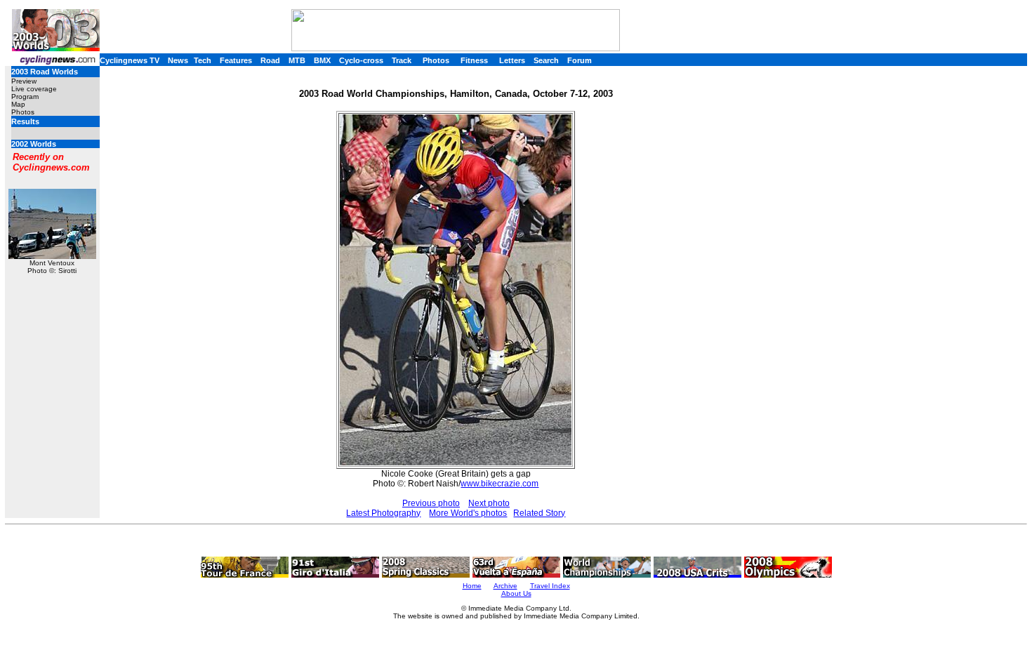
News (178, 60)
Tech (202, 60)
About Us (516, 593)
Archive (505, 586)
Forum (579, 60)
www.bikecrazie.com (499, 484)
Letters (512, 60)
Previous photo (431, 503)
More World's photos (468, 513)
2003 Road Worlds (44, 71)
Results (25, 121)
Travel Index (550, 586)
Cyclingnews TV (129, 60)
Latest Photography (383, 513)
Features (236, 60)
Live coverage (34, 89)
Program (25, 96)
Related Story (539, 513)
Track (401, 60)
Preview (24, 81)
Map (18, 104)
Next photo (489, 503)
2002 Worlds (33, 144)
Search (546, 60)
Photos (436, 60)
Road (270, 60)
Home (472, 586)
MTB (297, 60)
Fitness (474, 60)
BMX (322, 60)
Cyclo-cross (361, 60)
